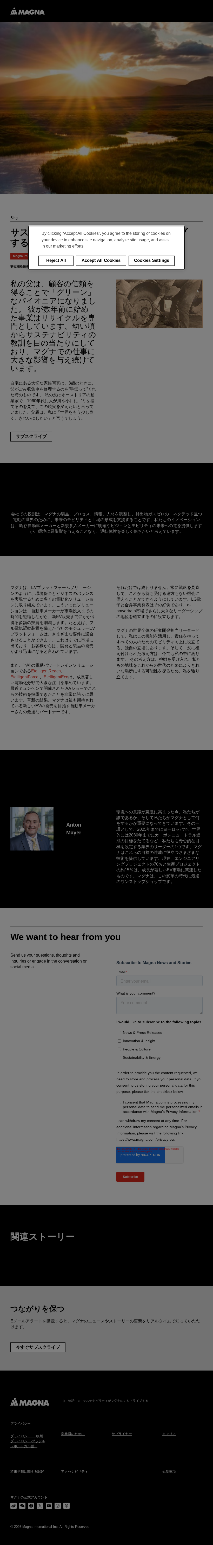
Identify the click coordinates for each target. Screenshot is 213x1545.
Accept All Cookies (101, 260)
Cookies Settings (151, 260)
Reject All (56, 260)
